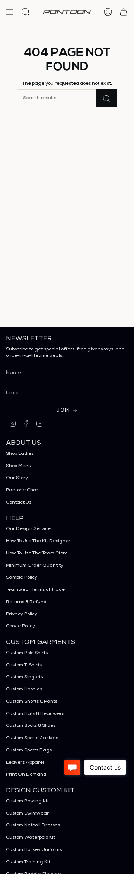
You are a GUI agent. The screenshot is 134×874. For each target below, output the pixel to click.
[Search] (106, 98)
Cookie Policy (20, 626)
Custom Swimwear (27, 813)
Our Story (17, 478)
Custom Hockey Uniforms (34, 850)
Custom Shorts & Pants (31, 701)
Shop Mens (18, 466)
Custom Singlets (24, 677)
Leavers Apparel (25, 762)
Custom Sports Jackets (32, 738)
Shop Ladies (20, 453)
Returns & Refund (26, 602)
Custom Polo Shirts (27, 653)
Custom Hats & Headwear (35, 714)
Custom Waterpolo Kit (30, 837)
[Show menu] (9, 11)
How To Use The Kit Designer (38, 541)
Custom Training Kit (28, 862)
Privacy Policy (21, 614)
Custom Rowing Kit (27, 801)
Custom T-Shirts (24, 665)
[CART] (123, 11)
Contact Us (18, 502)
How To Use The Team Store (37, 553)
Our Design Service (28, 529)
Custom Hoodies (24, 689)
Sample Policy (21, 577)
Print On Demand (26, 774)
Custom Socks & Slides (30, 726)
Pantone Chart (23, 490)
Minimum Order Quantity (34, 565)
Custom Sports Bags (29, 750)
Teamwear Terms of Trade (35, 589)
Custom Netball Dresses (33, 825)
